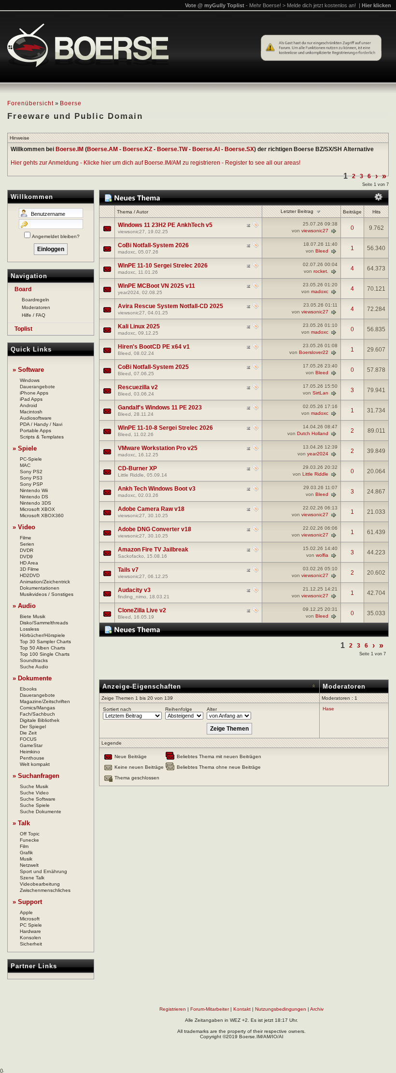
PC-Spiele (31, 459)
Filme (25, 537)
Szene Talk (32, 877)
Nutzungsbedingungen (280, 1009)
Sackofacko (131, 556)
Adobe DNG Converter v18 (154, 529)
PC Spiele (31, 925)
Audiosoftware (36, 418)
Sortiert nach (117, 709)
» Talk (21, 823)
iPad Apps (31, 399)
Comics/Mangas (37, 707)
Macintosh (31, 411)
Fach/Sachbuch (37, 714)
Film (24, 846)
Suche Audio (34, 666)
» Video (24, 527)
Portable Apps (35, 430)
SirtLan (320, 392)
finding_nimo (132, 596)
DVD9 (26, 556)
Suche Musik (34, 786)
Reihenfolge (178, 709)
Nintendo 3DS (35, 503)
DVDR (26, 550)
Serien (27, 544)
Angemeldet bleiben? (56, 236)
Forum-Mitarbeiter (209, 1009)
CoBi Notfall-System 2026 (153, 245)
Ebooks (28, 689)
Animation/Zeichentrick (45, 581)
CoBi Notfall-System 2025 (153, 367)
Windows (30, 380)
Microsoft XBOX (37, 509)
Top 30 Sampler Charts (45, 641)
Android (28, 405)
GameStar (31, 745)
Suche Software (38, 799)
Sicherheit (31, 943)
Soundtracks (34, 660)
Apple (26, 912)
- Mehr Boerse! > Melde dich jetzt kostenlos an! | (318, 5)
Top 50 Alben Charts (42, 647)
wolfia (322, 555)
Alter (212, 709)
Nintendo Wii (34, 490)
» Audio (24, 605)
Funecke (29, 840)
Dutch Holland (312, 433)
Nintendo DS (34, 496)
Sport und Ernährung (43, 871)
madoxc (126, 251)
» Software (28, 369)
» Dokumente (32, 678)
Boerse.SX (239, 149)
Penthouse (32, 758)
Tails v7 (128, 569)
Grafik (26, 852)
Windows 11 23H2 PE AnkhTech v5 (165, 225)
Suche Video (34, 792)
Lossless (29, 629)
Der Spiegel (33, 726)
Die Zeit (28, 732)
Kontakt (242, 1009)
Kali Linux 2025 (139, 326)
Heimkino (30, 751)
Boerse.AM (102, 149)
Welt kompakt (35, 764)
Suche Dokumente (40, 811)
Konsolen (30, 937)
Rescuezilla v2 (138, 387)
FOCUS (28, 739)
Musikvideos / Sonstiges (46, 594)
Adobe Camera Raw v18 (151, 509)
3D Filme (29, 569)
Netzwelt (29, 865)
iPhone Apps (34, 392)
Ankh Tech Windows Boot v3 (157, 488)
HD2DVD (30, 575)
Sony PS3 (31, 477)
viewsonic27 (131, 231)
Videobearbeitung (40, 884)
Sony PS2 (31, 471)
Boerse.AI (206, 149)
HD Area (29, 562)
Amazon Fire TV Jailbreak (153, 549)
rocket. (320, 271)
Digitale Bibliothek (39, 720)
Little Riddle (131, 475)
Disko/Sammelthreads (44, 622)
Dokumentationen (39, 588)
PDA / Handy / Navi (41, 424)
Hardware (30, 931)
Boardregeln (35, 299)
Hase (328, 708)
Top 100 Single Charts (45, 654)
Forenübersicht (30, 103)
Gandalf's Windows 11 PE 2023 (160, 407)
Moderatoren (36, 307)
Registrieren (172, 1009)
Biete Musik (32, 616)
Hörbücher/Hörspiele (42, 635)
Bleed (321, 251)
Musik (26, 858)
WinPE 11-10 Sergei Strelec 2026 (163, 265)
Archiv (317, 1009)
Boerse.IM (70, 149)
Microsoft (30, 918)
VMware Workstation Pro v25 (158, 448)
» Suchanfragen (36, 775)
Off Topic (30, 833)
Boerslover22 (313, 352)
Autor (142, 211)
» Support (27, 901)
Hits (376, 211)
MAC (25, 465)
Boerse (71, 103)
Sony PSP (31, 484)
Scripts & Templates (42, 436)
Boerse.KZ (137, 149)
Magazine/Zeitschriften (45, 701)
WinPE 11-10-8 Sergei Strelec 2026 (165, 427)
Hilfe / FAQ (33, 315)
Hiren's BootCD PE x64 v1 (154, 346)
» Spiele (25, 448)
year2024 (128, 292)
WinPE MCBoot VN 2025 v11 (156, 285)
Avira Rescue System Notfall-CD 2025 (170, 306)
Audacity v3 (134, 590)
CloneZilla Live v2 (142, 610)
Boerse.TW (172, 149)
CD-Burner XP (137, 468)
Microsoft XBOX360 (42, 515)
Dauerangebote (37, 386)
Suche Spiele (35, 805)
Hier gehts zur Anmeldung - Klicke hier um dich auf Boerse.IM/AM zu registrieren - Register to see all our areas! (155, 162)
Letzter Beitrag (297, 211)
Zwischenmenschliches (45, 890)
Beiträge (352, 211)
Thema (124, 211)
